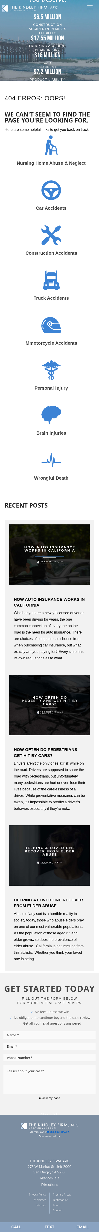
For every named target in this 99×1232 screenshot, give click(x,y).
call (16, 1227)
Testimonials (61, 1200)
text (49, 1227)
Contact (57, 1210)
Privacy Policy (37, 1194)
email (82, 1227)
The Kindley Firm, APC (58, 1132)
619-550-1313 (49, 1178)
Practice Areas (62, 1194)
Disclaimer (39, 1200)
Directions (49, 1185)
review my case (49, 1098)
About (56, 1205)
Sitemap (41, 1205)
